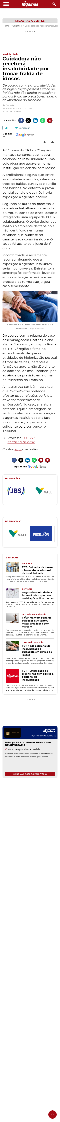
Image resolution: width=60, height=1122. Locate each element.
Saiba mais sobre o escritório (30, 774)
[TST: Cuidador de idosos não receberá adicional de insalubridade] (14, 568)
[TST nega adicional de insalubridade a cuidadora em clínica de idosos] (14, 648)
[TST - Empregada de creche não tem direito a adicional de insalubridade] (14, 676)
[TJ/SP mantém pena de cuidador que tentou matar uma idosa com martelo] (14, 620)
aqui (18, 449)
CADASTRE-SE (49, 736)
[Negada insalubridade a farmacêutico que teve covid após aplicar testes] (14, 594)
